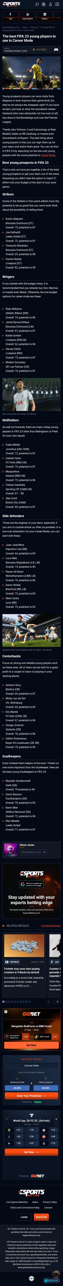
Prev (48, 1001)
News (25, 27)
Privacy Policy (50, 1202)
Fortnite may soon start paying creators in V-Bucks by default (22, 970)
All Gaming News (51, 925)
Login (24, 1217)
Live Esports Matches (17, 1202)
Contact (48, 1207)
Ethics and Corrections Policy (25, 1207)
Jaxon (7, 48)
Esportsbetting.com (11, 27)
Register (41, 1217)
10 (30, 1002)
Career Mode (48, 155)
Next (57, 1001)
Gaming (34, 27)
